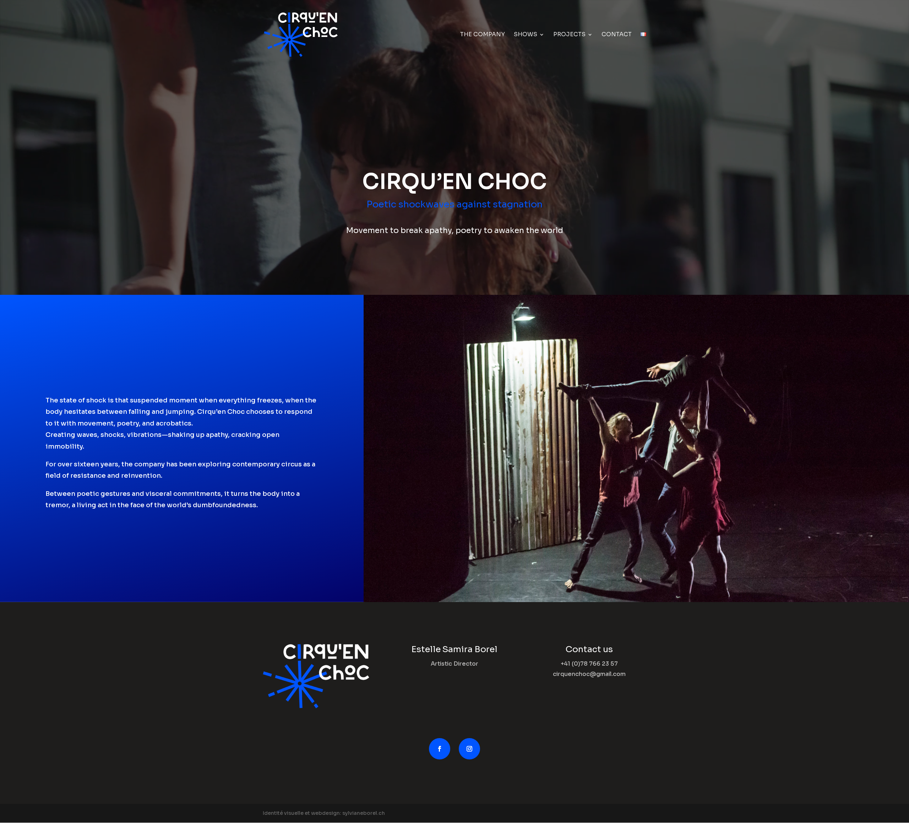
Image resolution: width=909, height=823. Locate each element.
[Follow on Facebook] (439, 748)
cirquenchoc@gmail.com (589, 674)
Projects (569, 35)
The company (482, 35)
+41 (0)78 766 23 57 (589, 663)
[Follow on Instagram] (469, 748)
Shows (525, 35)
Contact (617, 35)
